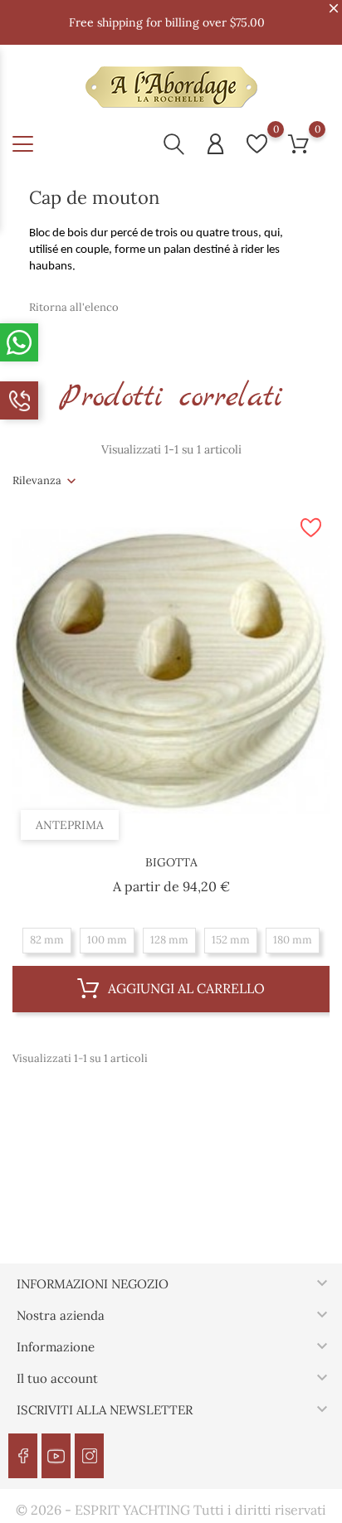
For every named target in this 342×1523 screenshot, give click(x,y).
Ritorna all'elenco (74, 307)
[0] (257, 143)
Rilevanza (36, 480)
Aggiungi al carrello (185, 988)
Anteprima (70, 824)
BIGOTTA (171, 862)
